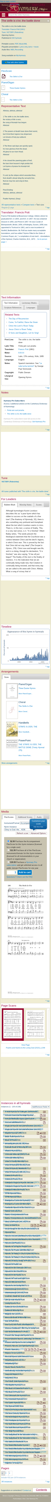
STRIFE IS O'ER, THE (28, 727)
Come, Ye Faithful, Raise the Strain (23, 322)
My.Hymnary (21, 55)
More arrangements (9, 763)
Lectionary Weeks (29, 303)
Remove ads (6, 5)
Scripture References (13, 308)
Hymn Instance (10, 827)
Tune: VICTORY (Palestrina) (12, 32)
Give (24, 1498)
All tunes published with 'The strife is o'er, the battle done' (25, 491)
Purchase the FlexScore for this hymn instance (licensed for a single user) (24, 844)
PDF (16, 44)
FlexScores (9, 817)
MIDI (12, 50)
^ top (47, 208)
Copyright (11, 1495)
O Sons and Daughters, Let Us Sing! (24, 333)
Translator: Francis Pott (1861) (13, 29)
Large (11, 208)
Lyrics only (23, 47)
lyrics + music (33, 47)
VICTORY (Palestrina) (10, 482)
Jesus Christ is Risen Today (20, 329)
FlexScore (6, 71)
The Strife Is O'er (16, 100)
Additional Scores (25, 817)
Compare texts (28, 205)
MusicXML (23, 44)
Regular (5, 208)
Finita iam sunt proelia (15, 410)
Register (44, 9)
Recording (19, 50)
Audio (39, 817)
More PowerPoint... (25, 755)
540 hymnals (17, 38)
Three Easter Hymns (17, 88)
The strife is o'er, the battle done (19, 414)
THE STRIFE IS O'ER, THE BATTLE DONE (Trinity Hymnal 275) (31, 747)
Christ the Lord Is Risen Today (21, 326)
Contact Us (24, 1495)
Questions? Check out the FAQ (19, 877)
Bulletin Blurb (9, 505)
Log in (35, 9)
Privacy (17, 1495)
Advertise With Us (35, 1495)
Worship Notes (26, 505)
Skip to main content (8, 1)
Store (6, 677)
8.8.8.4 (21, 353)
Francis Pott (23, 349)
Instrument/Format (11, 823)
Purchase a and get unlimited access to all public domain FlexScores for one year (24, 865)
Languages (30, 308)
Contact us (27, 1490)
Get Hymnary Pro (38, 422)
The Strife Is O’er (16, 77)
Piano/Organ (7, 82)
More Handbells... (25, 732)
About (5, 1495)
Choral (4, 94)
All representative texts (11, 205)
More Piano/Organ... (25, 693)
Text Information (11, 303)
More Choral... (23, 711)
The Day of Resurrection (19, 319)
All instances (7, 1482)
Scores (39, 505)
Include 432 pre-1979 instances (13, 1478)
